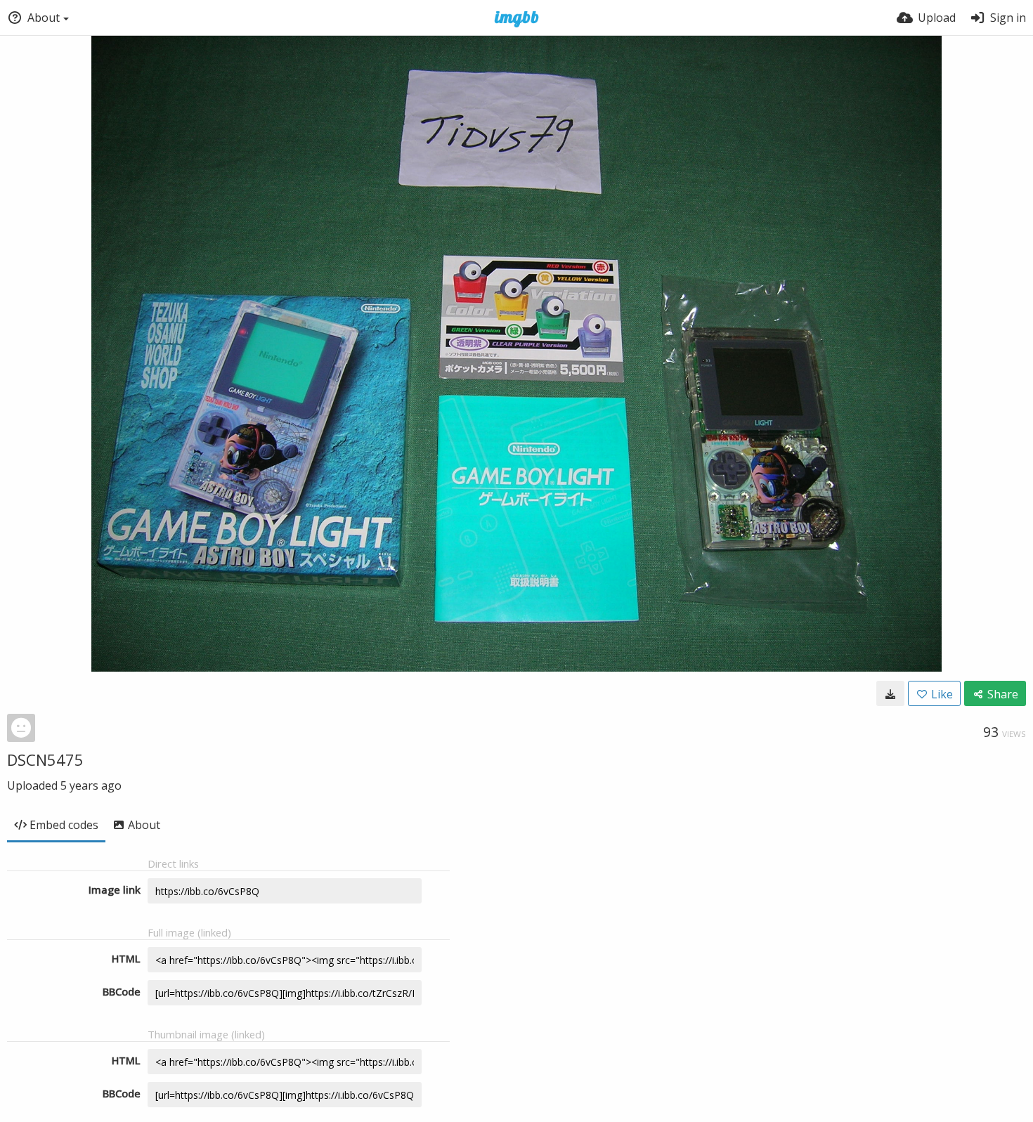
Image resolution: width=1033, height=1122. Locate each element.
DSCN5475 (45, 759)
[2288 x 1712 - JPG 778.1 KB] (890, 693)
